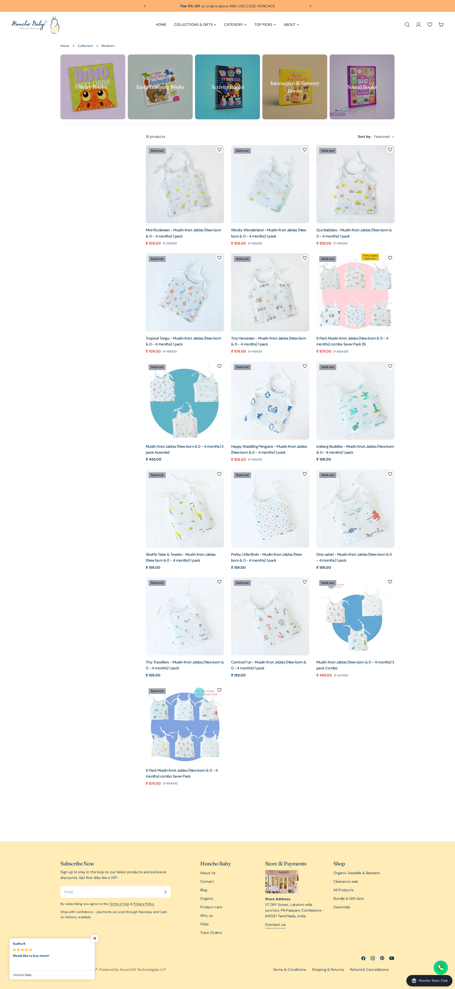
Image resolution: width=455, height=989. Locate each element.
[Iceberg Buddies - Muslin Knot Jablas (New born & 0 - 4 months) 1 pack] (355, 401)
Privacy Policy (143, 904)
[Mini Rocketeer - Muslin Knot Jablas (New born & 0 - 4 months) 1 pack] (185, 184)
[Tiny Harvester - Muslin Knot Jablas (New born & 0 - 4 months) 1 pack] (270, 292)
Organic (207, 898)
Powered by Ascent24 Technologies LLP (132, 969)
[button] (94, 938)
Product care (211, 907)
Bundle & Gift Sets (348, 898)
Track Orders (211, 932)
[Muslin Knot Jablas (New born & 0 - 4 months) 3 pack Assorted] (185, 401)
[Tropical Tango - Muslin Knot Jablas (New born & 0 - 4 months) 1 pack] (185, 292)
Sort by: (364, 136)
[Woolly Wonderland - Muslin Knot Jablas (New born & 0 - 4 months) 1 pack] (270, 184)
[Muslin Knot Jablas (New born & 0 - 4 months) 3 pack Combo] (355, 616)
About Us (208, 873)
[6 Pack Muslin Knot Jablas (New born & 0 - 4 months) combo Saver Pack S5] (355, 292)
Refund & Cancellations (369, 969)
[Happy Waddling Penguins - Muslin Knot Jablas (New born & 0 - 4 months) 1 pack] (270, 401)
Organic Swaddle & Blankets (356, 873)
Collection (85, 46)
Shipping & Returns (328, 969)
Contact (207, 881)
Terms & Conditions (289, 969)
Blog (203, 890)
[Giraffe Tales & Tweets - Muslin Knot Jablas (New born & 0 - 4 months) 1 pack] (185, 509)
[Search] (407, 24)
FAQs (204, 924)
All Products (343, 890)
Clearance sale (345, 881)
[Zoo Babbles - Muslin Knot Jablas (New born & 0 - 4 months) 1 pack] (355, 184)
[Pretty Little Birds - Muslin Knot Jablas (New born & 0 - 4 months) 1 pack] (270, 509)
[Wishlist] (430, 24)
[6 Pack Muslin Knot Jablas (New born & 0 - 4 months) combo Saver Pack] (185, 724)
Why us (206, 915)
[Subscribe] (165, 892)
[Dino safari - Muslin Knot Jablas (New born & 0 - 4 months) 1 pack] (355, 509)
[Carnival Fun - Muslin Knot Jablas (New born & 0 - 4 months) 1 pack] (270, 616)
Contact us (275, 924)
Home (64, 46)
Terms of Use (119, 904)
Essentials (341, 907)
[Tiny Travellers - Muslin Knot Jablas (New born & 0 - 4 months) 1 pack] (185, 616)
